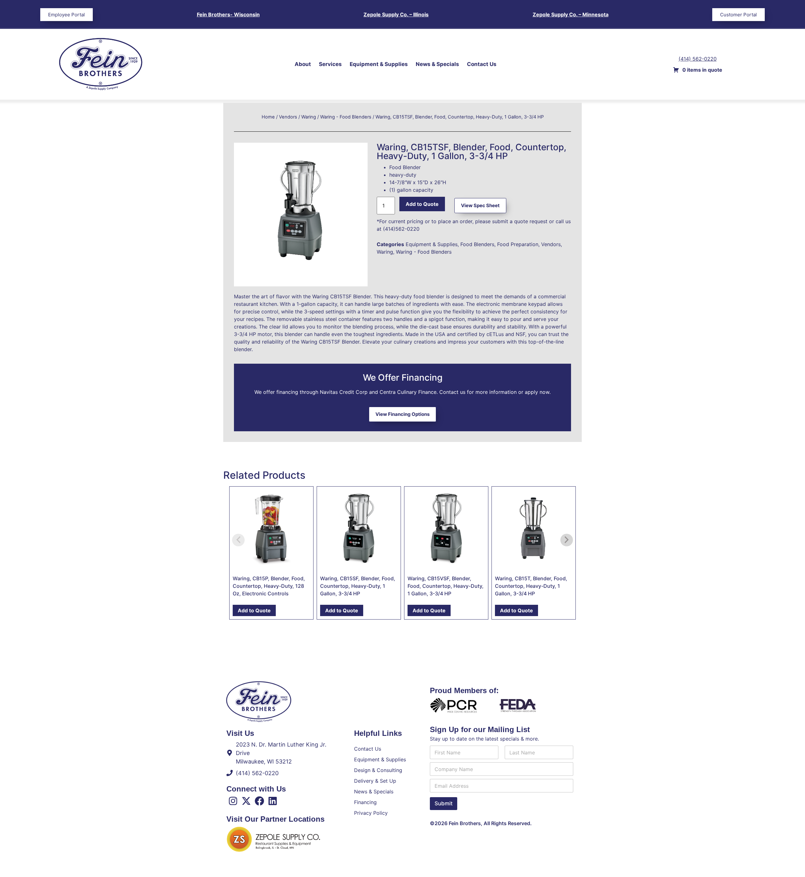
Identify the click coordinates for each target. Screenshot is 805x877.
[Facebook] (259, 801)
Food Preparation (517, 244)
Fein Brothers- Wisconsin (228, 14)
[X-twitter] (246, 801)
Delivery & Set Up (375, 781)
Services (330, 64)
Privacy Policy (371, 813)
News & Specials (437, 64)
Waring (308, 117)
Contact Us (482, 64)
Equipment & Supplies (379, 64)
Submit (443, 803)
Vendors (288, 117)
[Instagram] (233, 801)
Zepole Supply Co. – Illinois (396, 14)
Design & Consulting (378, 770)
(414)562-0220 (401, 229)
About (303, 64)
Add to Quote (422, 204)
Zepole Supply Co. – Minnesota (570, 14)
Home (268, 117)
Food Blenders (477, 244)
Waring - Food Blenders (345, 117)
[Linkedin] (272, 801)
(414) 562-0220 (698, 59)
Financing (365, 802)
